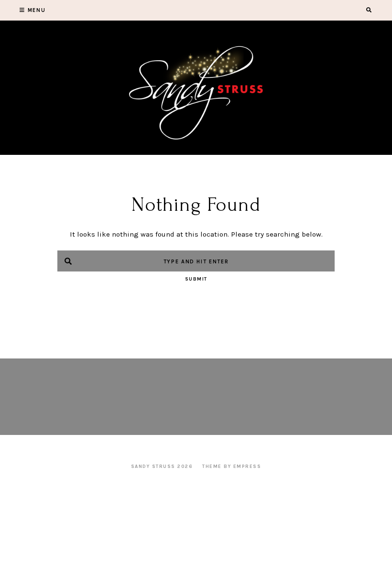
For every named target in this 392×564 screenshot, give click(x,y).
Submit (196, 279)
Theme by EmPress (231, 466)
